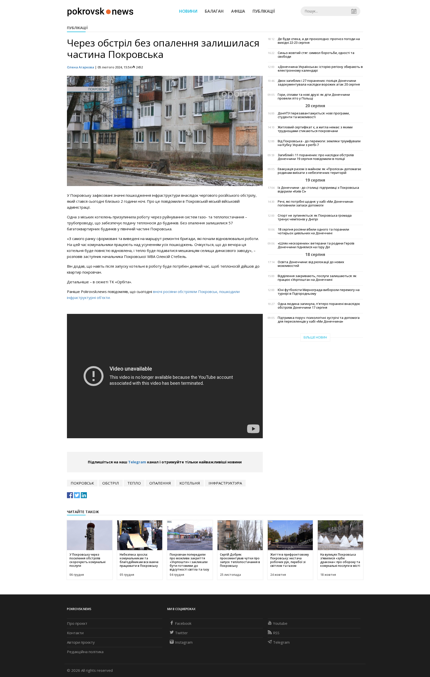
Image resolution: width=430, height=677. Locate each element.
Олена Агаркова (80, 67)
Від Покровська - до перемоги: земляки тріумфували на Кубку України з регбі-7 (319, 143)
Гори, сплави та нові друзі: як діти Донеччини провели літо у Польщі (314, 96)
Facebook (183, 623)
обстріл (110, 483)
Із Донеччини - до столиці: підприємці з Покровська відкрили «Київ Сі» (318, 189)
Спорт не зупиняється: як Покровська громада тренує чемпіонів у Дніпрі (315, 217)
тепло (134, 483)
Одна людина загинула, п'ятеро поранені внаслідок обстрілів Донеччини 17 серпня (319, 305)
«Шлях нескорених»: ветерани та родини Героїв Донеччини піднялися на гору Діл (316, 245)
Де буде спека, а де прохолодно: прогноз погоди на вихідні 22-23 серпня (319, 41)
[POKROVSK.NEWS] (100, 10)
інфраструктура (225, 483)
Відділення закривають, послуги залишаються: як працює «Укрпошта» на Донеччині (317, 278)
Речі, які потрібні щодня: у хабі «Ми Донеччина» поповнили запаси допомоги (315, 203)
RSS (276, 632)
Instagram (184, 642)
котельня (189, 483)
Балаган (214, 11)
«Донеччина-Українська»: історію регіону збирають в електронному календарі (320, 68)
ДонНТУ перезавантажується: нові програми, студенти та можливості (314, 115)
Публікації (264, 11)
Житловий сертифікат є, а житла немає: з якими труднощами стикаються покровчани (315, 129)
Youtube (280, 623)
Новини (188, 11)
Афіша (238, 11)
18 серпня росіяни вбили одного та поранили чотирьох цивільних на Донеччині (313, 231)
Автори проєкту (81, 642)
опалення (160, 483)
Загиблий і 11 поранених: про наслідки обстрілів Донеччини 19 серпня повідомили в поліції (316, 157)
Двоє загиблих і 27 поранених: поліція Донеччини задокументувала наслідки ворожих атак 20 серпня (319, 82)
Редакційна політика (85, 651)
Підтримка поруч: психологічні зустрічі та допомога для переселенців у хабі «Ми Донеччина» (319, 319)
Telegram (137, 461)
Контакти (75, 632)
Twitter (181, 632)
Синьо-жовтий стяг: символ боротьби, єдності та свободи (316, 54)
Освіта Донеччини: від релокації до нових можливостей (311, 264)
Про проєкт (77, 623)
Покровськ (82, 483)
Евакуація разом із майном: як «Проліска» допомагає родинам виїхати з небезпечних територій (319, 171)
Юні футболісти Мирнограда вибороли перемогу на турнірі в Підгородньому (319, 291)
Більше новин (315, 337)
